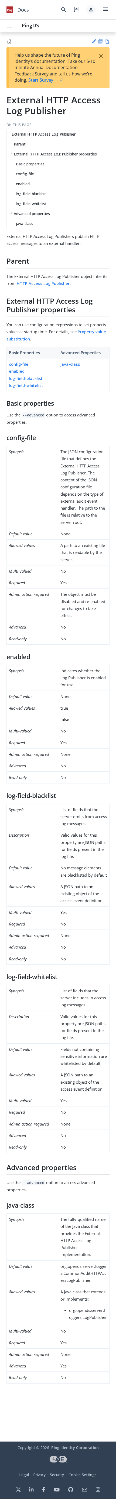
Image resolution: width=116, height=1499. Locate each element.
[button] (91, 9)
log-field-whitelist (31, 203)
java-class (24, 223)
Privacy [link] (39, 1474)
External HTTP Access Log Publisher (44, 134)
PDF (100, 41)
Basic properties (30, 163)
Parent (20, 144)
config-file (25, 173)
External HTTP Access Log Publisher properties (55, 154)
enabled (23, 183)
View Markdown (107, 41)
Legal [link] (24, 1474)
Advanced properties (32, 213)
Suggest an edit (93, 41)
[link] (9, 9)
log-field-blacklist (31, 193)
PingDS (30, 25)
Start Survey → (43, 80)
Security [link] (57, 1474)
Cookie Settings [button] (83, 1474)
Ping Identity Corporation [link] (75, 1447)
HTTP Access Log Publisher (43, 283)
